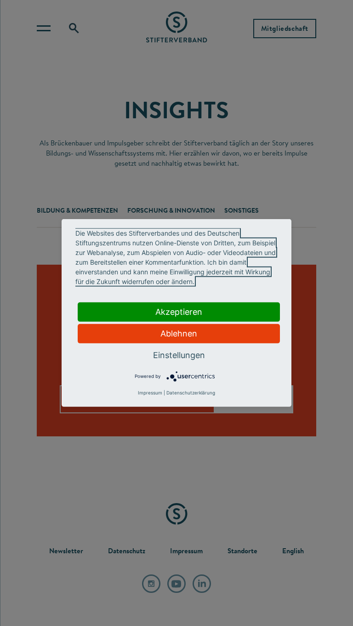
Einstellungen (179, 355)
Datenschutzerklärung (190, 392)
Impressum (150, 392)
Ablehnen (178, 333)
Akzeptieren (178, 312)
